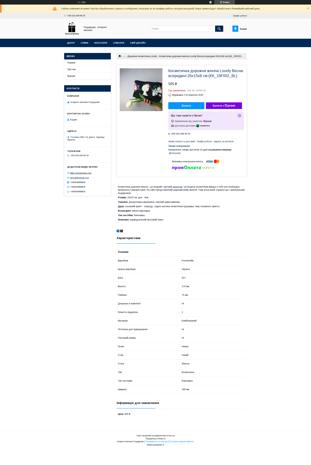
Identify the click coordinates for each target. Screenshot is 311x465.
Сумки (84, 43)
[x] (121, 231)
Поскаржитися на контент (156, 441)
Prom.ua (171, 436)
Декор (71, 43)
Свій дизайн (138, 43)
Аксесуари (100, 43)
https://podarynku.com (81, 173)
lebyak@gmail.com (79, 178)
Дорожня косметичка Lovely (142, 56)
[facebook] (118, 231)
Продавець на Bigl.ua (155, 438)
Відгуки (71, 76)
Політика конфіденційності (181, 441)
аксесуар (177, 186)
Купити (186, 105)
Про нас (71, 69)
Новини (71, 62)
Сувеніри (118, 43)
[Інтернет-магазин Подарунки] (72, 34)
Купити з (218, 105)
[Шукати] (219, 29)
